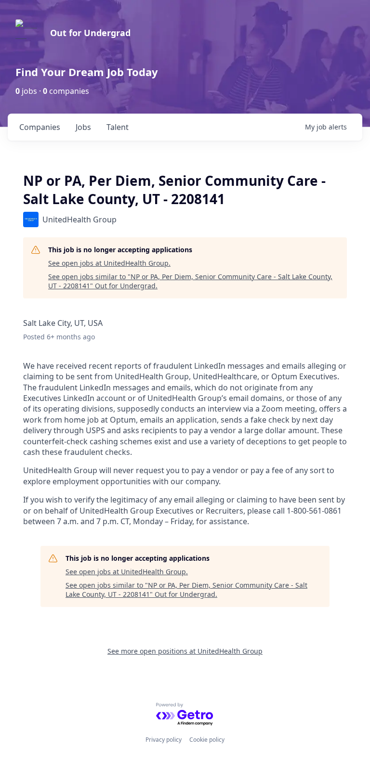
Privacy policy (163, 739)
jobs (83, 127)
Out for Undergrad (90, 33)
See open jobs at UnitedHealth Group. (109, 263)
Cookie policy (207, 739)
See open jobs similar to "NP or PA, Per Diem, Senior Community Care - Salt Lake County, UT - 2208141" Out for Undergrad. (190, 281)
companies (39, 127)
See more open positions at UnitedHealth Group (185, 651)
